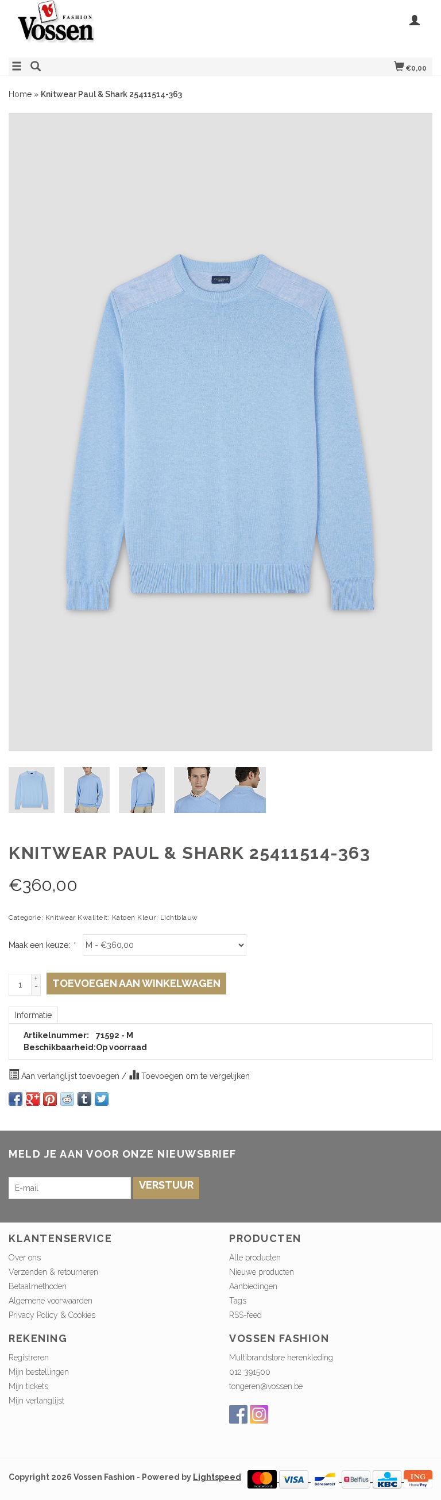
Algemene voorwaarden (50, 1300)
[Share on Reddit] (67, 1099)
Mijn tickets (28, 1386)
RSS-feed (245, 1315)
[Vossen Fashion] (114, 27)
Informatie (33, 1015)
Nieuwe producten (261, 1272)
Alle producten (255, 1257)
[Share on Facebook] (15, 1099)
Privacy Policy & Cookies (52, 1315)
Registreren (29, 1357)
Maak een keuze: (42, 945)
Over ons (25, 1257)
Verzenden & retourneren (53, 1272)
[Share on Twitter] (102, 1099)
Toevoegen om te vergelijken (194, 1076)
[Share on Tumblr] (84, 1099)
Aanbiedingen (253, 1286)
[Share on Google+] (33, 1099)
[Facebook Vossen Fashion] (238, 1414)
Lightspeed (217, 1477)
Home (20, 94)
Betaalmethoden (38, 1286)
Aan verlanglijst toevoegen (70, 1076)
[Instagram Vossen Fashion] (259, 1414)
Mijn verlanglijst (36, 1400)
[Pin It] (50, 1099)
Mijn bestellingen (39, 1371)
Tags (237, 1300)
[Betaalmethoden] (263, 1478)
